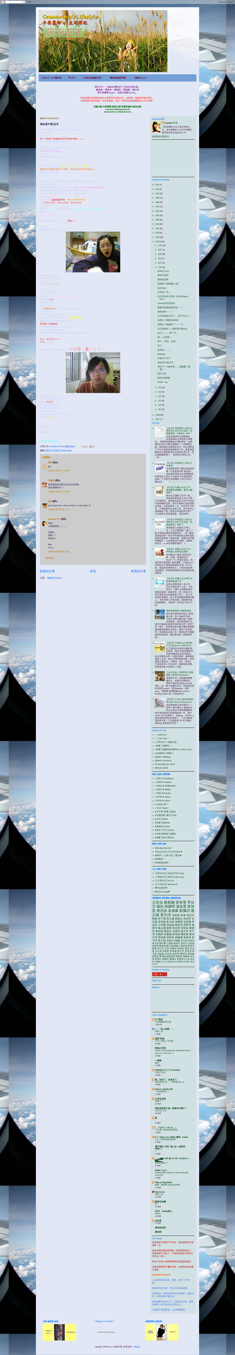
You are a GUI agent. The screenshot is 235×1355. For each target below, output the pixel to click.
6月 (160, 387)
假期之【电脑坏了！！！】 (171, 324)
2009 (157, 241)
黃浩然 (176, 928)
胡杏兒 (184, 943)
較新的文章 (47, 571)
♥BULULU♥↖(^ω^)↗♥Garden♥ (167, 1070)
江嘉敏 (169, 943)
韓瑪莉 (187, 962)
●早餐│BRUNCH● (162, 823)
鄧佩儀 (179, 937)
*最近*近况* (160, 1072)
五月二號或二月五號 (164, 1041)
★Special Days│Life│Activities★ (168, 851)
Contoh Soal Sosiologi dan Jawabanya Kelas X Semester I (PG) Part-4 (173, 1051)
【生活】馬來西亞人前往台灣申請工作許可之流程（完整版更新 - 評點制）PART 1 (179, 431)
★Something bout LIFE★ (165, 764)
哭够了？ (159, 1101)
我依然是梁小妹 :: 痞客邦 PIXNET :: (170, 1108)
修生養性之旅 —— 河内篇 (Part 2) (169, 1082)
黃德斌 (180, 959)
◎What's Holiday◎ (163, 757)
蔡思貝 (179, 924)
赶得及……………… (164, 350)
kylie (50, 501)
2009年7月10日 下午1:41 (58, 471)
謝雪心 (158, 959)
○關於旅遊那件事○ (118, 78)
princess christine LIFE (164, 1089)
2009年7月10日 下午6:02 (59, 492)
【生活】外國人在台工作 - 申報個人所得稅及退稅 (179, 550)
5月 (160, 392)
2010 (157, 237)
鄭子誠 (169, 946)
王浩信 (157, 902)
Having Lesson (163, 271)
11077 (160, 345)
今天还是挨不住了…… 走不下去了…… (174, 316)
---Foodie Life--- (162, 735)
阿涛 (50, 462)
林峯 (183, 915)
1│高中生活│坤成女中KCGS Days (169, 873)
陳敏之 (177, 946)
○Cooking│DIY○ (161, 804)
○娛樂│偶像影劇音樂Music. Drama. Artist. (173, 749)
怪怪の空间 (160, 1048)
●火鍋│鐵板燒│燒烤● (165, 834)
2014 (157, 220)
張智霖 (180, 948)
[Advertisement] (172, 158)
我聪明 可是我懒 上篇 (168, 284)
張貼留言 (49, 558)
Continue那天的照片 (166, 303)
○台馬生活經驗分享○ (92, 78)
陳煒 (169, 928)
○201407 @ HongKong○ (164, 778)
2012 (157, 228)
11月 (160, 250)
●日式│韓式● (161, 819)
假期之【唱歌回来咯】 (168, 320)
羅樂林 (186, 956)
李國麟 (177, 940)
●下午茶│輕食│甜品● (165, 811)
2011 (157, 233)
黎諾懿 (159, 931)
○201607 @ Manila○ (163, 789)
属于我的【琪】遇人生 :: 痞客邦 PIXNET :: (170, 1147)
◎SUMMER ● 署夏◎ (164, 753)
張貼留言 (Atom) (54, 578)
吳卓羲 (187, 959)
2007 (157, 419)
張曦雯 (179, 921)
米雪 (154, 937)
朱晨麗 (187, 921)
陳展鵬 (169, 902)
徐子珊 (162, 918)
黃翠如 (184, 928)
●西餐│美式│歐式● (164, 837)
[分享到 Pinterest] (93, 446)
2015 (157, 215)
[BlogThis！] (85, 446)
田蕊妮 (170, 924)
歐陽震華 (170, 956)
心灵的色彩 (160, 1099)
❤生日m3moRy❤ (162, 892)
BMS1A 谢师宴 (164, 378)
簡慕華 (179, 956)
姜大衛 (170, 921)
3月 (160, 401)
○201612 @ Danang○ (163, 793)
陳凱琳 (184, 934)
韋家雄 (187, 937)
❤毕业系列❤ (161, 888)
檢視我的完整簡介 (161, 136)
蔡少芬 (180, 951)
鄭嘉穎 (162, 946)
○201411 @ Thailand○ (163, 782)
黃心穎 (162, 940)
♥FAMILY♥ (159, 859)
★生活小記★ (161, 768)
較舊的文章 (138, 571)
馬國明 (169, 907)
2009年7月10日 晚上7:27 (59, 509)
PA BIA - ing (162, 382)
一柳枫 (158, 1060)
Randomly (161, 354)
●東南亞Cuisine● (162, 826)
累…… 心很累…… (165, 337)
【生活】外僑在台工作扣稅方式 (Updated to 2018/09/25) (179, 644)
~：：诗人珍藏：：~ (165, 1029)
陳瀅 (191, 934)
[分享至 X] (88, 446)
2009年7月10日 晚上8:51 (58, 551)
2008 (157, 415)
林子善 (155, 943)
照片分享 (162, 373)
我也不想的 (163, 275)
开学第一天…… (164, 292)
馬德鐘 (160, 954)
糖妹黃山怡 (172, 962)
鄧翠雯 (154, 964)
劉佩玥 (184, 911)
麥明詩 (183, 954)
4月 (160, 396)
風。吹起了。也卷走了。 (167, 1079)
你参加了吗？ (164, 358)
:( (155, 1151)
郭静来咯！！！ (165, 312)
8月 (160, 263)
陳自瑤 (184, 946)
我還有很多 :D (161, 1163)
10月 (160, 254)
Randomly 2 (162, 288)
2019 (157, 198)
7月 (160, 267)
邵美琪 (188, 951)
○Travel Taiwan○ (162, 808)
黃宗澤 (165, 915)
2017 (157, 206)
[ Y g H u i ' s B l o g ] (165, 1127)
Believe (158, 1213)
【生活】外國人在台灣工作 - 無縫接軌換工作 (180, 579)
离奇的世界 (160, 1227)
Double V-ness (161, 1170)
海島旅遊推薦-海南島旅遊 (178, 611)
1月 (159, 409)
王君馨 (162, 924)
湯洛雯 (181, 907)
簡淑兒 (177, 943)
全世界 (158, 1221)
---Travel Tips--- (162, 738)
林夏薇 (168, 934)
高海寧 (187, 918)
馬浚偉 (168, 954)
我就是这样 (163, 279)
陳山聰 (162, 928)
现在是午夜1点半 (165, 362)
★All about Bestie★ (163, 848)
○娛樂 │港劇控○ (163, 746)
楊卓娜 (162, 943)
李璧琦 (191, 940)
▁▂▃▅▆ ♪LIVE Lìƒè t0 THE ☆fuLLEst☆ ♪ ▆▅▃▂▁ (172, 1159)
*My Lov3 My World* (163, 1182)
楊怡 (160, 907)
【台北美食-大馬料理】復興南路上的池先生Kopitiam (179, 673)
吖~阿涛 (159, 1019)
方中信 (164, 962)
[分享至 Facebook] (90, 446)
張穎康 (176, 915)
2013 (157, 224)
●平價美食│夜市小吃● (166, 815)
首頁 (93, 571)
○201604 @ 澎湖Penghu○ (165, 786)
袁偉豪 (173, 911)
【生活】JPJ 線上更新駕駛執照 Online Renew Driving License (179, 700)
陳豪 (154, 918)
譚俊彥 (162, 937)
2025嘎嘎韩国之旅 (163, 1022)
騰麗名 (173, 959)
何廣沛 (176, 931)
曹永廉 (170, 918)
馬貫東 (175, 954)
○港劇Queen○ (140, 78)
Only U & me (160, 1192)
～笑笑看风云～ (162, 1091)
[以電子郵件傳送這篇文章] (83, 446)
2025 (157, 185)
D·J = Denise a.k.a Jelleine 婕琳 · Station (171, 1137)
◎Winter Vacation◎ (163, 760)
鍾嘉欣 (179, 918)
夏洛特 (158, 1232)
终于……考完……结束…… (168, 341)
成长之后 (159, 1194)
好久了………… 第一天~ (167, 333)
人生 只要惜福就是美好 (165, 1139)
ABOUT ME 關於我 (51, 78)
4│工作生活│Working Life (166, 884)
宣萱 (167, 948)
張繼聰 (158, 962)
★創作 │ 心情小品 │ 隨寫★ (168, 855)
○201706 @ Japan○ (163, 797)
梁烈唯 (162, 956)
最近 (157, 1063)
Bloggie (72, 77)
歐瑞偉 (176, 934)
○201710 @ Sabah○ (163, 800)
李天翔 (184, 940)
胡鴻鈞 (166, 951)
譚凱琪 (187, 924)
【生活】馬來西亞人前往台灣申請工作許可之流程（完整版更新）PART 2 (179, 522)
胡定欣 (190, 915)
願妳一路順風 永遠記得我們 (167, 1185)
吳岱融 (162, 921)
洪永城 (158, 951)
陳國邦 (165, 959)
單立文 (160, 948)
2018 (157, 202)
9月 (160, 258)
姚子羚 (184, 931)
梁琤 (187, 948)
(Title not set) (160, 1110)
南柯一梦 (159, 1031)
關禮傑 (181, 962)
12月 (160, 245)
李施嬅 (159, 934)
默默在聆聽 (160, 1201)
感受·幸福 (159, 1038)
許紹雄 (191, 943)
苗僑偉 (173, 951)
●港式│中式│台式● (164, 830)
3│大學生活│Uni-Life (164, 880)
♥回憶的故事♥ (161, 862)
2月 (160, 405)
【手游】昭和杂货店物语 (166, 1130)
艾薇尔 (51, 480)
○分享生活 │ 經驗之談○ (166, 742)
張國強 (173, 948)
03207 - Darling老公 (163, 1211)
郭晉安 (155, 946)
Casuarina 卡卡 (54, 519)
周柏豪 (191, 954)
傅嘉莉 (169, 940)
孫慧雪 (155, 956)
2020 (157, 193)
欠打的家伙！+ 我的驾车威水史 (173, 329)
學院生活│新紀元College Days (58, 450)
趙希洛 (170, 937)
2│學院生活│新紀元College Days (169, 877)
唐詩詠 (162, 911)
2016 (157, 211)
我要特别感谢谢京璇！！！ (171, 307)
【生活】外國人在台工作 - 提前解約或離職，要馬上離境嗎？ (179, 490)
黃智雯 (181, 902)
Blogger (137, 1346)
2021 (157, 189)
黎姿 (192, 962)
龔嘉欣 (168, 931)
